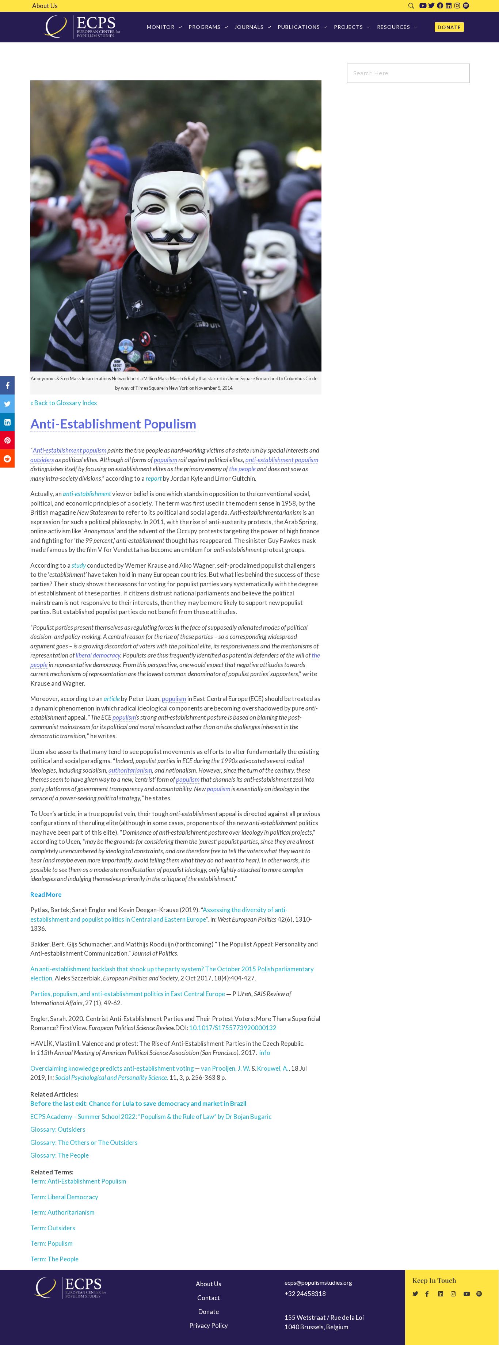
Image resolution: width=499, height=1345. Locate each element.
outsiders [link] (42, 460)
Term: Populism (51, 1243)
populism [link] (165, 460)
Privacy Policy (208, 1325)
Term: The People (54, 1259)
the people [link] (242, 469)
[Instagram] (457, 5)
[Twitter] (431, 5)
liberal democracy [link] (98, 655)
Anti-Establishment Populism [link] (113, 423)
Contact (208, 1298)
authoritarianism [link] (130, 770)
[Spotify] (466, 5)
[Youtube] (423, 5)
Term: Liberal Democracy (64, 1197)
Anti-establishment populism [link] (69, 450)
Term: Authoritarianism (62, 1212)
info (264, 1052)
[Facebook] (440, 5)
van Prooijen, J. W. (225, 1068)
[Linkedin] (448, 5)
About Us (45, 5)
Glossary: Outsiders (57, 1129)
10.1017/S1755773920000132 (233, 1028)
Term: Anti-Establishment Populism (78, 1181)
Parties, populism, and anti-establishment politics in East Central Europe (127, 994)
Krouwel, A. (273, 1068)
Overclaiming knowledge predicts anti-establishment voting (112, 1068)
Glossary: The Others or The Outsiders (84, 1142)
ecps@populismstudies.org (318, 1282)
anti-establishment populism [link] (281, 460)
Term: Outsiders (52, 1228)
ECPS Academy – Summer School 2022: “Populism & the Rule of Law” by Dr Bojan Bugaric (150, 1116)
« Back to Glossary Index (63, 403)
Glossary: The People (59, 1155)
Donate (208, 1311)
